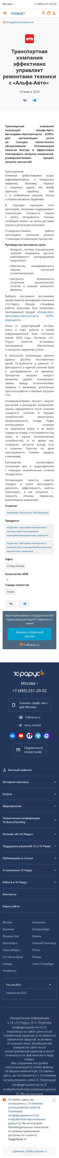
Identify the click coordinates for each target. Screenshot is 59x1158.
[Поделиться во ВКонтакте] (25, 101)
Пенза (36, 950)
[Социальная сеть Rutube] (29, 736)
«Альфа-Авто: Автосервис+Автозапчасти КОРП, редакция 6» (29, 316)
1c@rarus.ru (31, 645)
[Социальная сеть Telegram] (38, 736)
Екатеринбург (41, 929)
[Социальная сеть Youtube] (21, 736)
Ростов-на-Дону (13, 957)
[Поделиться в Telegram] (34, 101)
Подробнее (15, 1139)
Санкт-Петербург (43, 964)
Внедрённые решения (20, 22)
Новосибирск (11, 950)
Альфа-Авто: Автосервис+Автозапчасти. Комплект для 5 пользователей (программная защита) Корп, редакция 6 (27, 531)
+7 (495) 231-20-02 (45, 4)
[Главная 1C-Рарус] (24, 13)
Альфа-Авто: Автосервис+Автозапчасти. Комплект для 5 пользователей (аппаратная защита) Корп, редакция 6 (29, 547)
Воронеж (8, 929)
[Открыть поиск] (44, 13)
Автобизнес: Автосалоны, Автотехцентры (28, 512)
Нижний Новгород (44, 943)
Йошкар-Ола (11, 936)
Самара (7, 964)
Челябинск (9, 971)
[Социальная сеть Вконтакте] (12, 736)
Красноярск (10, 943)
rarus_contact (32, 725)
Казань (36, 936)
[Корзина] (49, 13)
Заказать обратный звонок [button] (29, 634)
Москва (7, 922)
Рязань (36, 957)
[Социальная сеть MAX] (46, 736)
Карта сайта (11, 906)
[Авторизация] (54, 13)
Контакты (9, 894)
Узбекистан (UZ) (16, 993)
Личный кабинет (20, 770)
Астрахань (38, 922)
